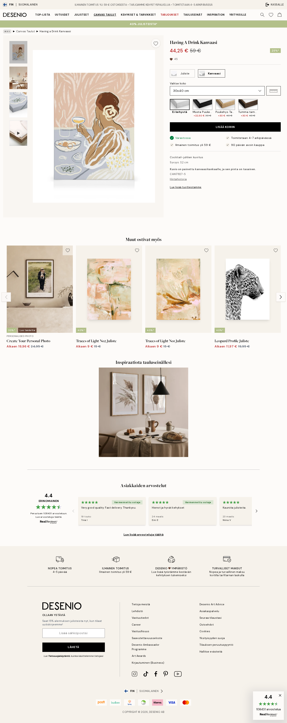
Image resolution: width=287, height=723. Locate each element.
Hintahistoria (178, 179)
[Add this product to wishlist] (155, 43)
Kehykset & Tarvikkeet (138, 14)
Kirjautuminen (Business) (148, 662)
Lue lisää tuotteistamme (185, 187)
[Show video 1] (18, 133)
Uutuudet (62, 14)
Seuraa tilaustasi (211, 617)
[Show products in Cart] (279, 15)
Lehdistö (137, 611)
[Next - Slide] (284, 108)
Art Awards (139, 656)
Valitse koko (178, 83)
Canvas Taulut (105, 14)
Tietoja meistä (141, 604)
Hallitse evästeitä (211, 651)
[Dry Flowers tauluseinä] (143, 412)
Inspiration (216, 14)
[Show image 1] (18, 52)
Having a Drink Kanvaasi (55, 31)
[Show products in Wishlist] (271, 15)
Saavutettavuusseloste (147, 638)
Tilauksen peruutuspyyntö (216, 644)
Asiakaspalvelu (209, 611)
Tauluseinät (192, 14)
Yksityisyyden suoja (212, 638)
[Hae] (262, 14)
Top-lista (42, 14)
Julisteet (81, 14)
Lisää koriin (225, 127)
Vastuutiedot (140, 617)
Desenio (154, 712)
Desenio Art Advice (212, 604)
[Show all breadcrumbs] (7, 31)
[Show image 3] (18, 104)
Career (136, 624)
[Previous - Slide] (167, 108)
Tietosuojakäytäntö (59, 656)
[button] (273, 91)
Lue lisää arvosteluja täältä (144, 534)
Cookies (205, 631)
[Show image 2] (18, 78)
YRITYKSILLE (237, 14)
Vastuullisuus (140, 631)
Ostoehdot (207, 624)
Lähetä (73, 647)
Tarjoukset (169, 14)
